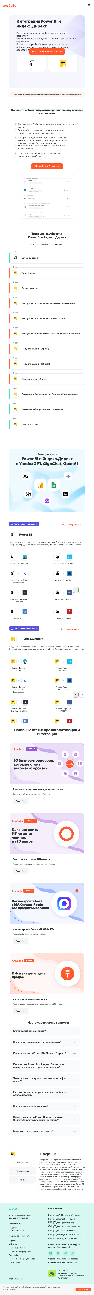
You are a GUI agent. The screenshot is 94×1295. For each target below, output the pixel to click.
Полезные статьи (16, 1248)
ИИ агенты (13, 1244)
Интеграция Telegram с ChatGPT (62, 1238)
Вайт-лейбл (14, 1255)
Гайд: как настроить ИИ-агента (31, 859)
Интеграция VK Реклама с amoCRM (64, 1227)
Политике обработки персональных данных (32, 1292)
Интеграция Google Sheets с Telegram (65, 1234)
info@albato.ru (15, 1223)
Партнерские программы (20, 1251)
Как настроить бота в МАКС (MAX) (33, 929)
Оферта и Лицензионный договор (63, 1259)
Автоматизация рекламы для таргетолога (38, 789)
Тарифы (12, 1240)
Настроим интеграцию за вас (22, 1259)
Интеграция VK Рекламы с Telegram (64, 1215)
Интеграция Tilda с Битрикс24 (61, 1230)
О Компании (14, 1262)
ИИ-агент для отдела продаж (30, 999)
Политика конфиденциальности (62, 1263)
